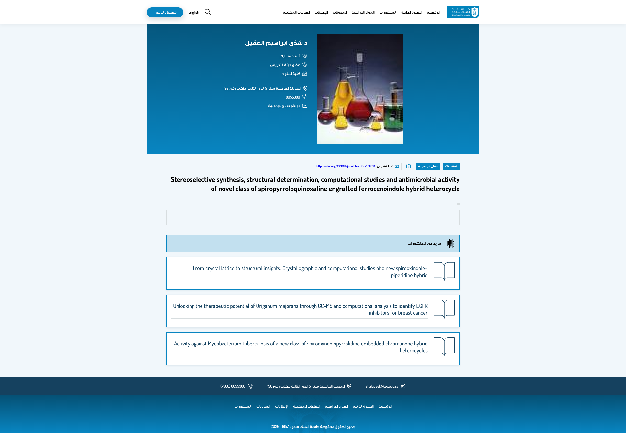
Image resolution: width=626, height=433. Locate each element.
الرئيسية (433, 12)
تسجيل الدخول (165, 12)
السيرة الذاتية (411, 12)
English (193, 12)
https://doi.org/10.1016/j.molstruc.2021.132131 (345, 166)
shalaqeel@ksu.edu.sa (284, 105)
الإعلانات (321, 12)
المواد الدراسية (363, 12)
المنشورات (388, 12)
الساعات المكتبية (296, 12)
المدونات (340, 12)
